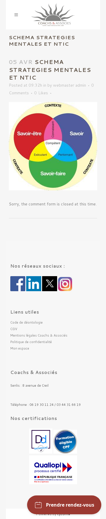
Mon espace (19, 348)
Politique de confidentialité (31, 342)
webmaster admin (69, 85)
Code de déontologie (26, 322)
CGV (13, 329)
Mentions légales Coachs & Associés (38, 335)
